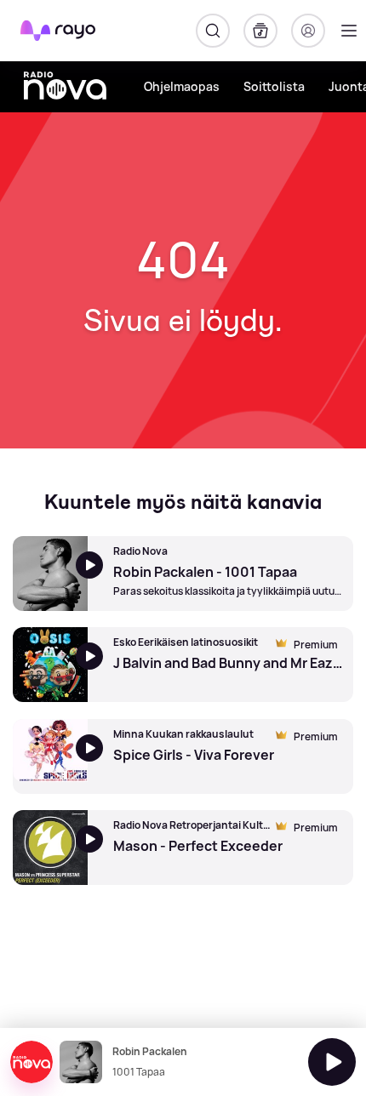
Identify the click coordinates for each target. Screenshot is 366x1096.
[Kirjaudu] (308, 31)
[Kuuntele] (332, 1062)
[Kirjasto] (260, 31)
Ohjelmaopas (182, 86)
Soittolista (274, 86)
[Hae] (213, 31)
